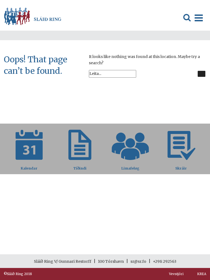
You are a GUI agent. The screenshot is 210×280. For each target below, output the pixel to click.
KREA (201, 274)
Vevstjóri (176, 274)
